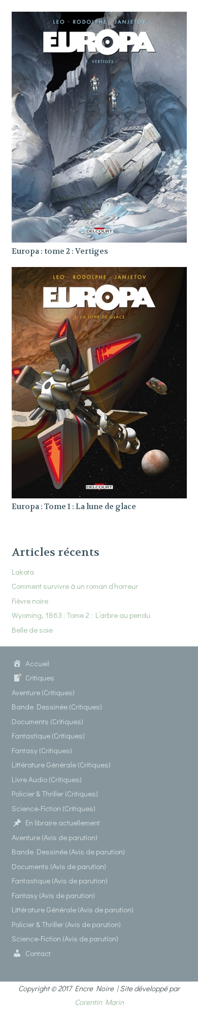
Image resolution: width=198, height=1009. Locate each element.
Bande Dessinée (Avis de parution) (68, 851)
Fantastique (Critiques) (48, 735)
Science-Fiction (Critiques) (53, 808)
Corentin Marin (99, 1002)
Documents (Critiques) (47, 721)
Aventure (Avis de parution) (54, 837)
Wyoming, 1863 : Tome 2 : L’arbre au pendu (81, 615)
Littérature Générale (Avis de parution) (73, 909)
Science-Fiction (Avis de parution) (65, 938)
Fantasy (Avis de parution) (53, 895)
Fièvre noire (30, 601)
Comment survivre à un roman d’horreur (75, 586)
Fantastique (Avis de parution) (60, 880)
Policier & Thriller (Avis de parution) (66, 924)
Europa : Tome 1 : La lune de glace (74, 506)
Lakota (23, 572)
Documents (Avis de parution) (59, 866)
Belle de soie (32, 630)
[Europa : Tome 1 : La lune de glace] (99, 274)
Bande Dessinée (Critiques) (57, 706)
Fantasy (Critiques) (42, 750)
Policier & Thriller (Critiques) (55, 793)
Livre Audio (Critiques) (47, 779)
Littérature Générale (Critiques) (61, 764)
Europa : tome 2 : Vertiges (60, 251)
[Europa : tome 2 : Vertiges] (99, 18)
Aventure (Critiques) (43, 692)
